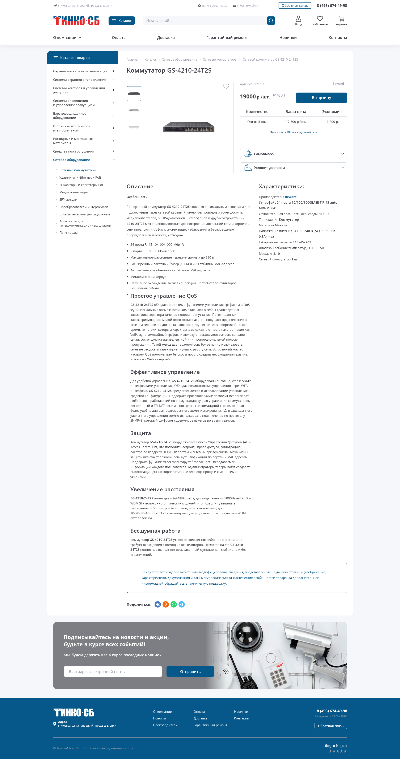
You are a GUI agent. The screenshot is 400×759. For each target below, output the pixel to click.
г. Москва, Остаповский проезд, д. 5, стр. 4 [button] (85, 5)
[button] (295, 5)
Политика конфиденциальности (108, 748)
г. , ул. (87, 723)
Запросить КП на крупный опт (293, 132)
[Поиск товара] (271, 20)
